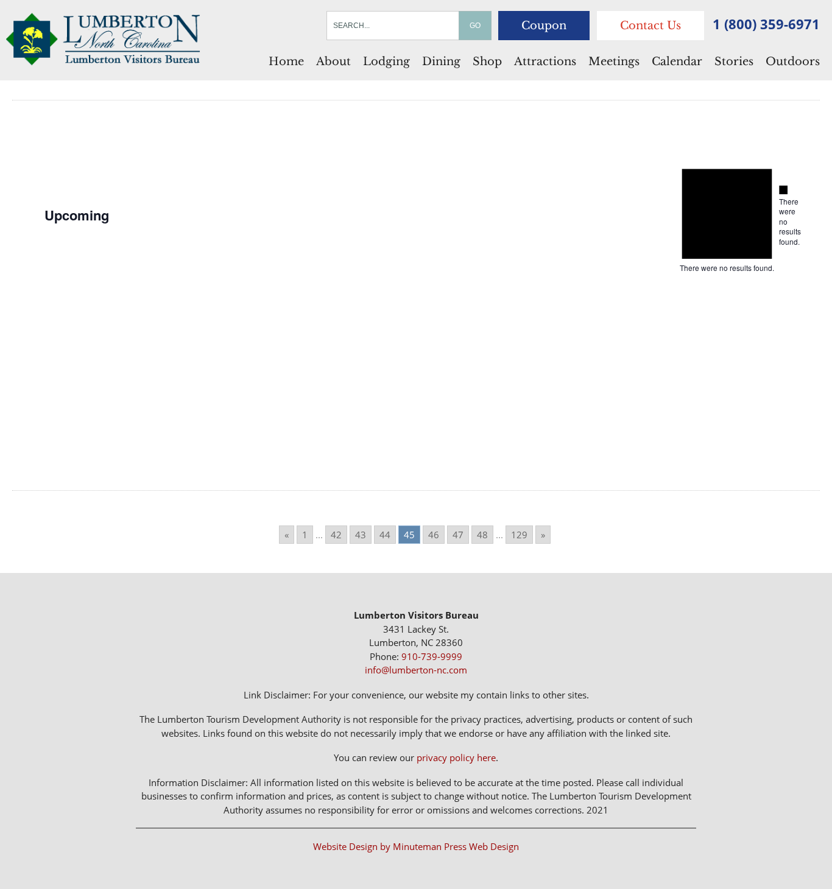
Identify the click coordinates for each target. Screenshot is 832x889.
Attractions (545, 61)
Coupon (543, 25)
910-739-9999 (431, 656)
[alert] (783, 215)
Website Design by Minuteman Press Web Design (416, 846)
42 (336, 535)
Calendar (677, 61)
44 (384, 535)
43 (360, 535)
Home (286, 61)
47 (458, 535)
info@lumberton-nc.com (416, 670)
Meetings (614, 61)
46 (433, 535)
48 (482, 535)
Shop (487, 61)
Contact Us (650, 25)
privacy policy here (456, 757)
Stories (733, 61)
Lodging (386, 61)
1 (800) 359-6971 (766, 24)
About (333, 61)
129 (519, 535)
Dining (441, 61)
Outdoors (793, 61)
